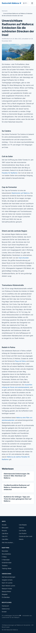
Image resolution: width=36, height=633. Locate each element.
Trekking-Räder (6, 568)
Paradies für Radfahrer (9, 173)
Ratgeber (4, 594)
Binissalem (5, 527)
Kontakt (4, 611)
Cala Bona (5, 533)
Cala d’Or (4, 536)
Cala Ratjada (23, 525)
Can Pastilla (22, 530)
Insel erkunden (24, 258)
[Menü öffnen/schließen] (32, 3)
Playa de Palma (20, 361)
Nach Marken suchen (8, 585)
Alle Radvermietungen (8, 577)
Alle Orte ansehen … (8, 542)
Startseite (4, 11)
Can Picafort (22, 533)
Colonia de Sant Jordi (25, 536)
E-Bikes (4, 557)
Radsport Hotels (7, 588)
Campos (21, 527)
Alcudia (4, 525)
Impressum (5, 606)
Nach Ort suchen (7, 583)
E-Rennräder (6, 559)
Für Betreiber (6, 597)
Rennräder (5, 551)
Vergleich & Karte (7, 580)
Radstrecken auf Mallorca (21, 193)
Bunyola (4, 530)
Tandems (5, 565)
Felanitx (21, 539)
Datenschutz (6, 609)
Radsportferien (6, 591)
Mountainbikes (6, 554)
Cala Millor (5, 539)
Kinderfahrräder (6, 562)
